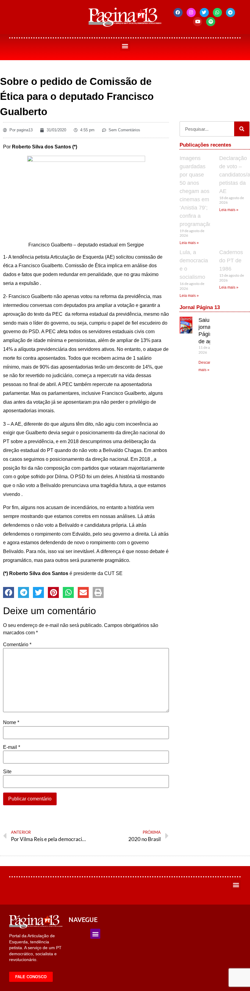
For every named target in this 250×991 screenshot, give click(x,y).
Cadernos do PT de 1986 (231, 260)
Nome (11, 722)
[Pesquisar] (241, 129)
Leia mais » (189, 243)
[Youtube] (197, 21)
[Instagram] (191, 12)
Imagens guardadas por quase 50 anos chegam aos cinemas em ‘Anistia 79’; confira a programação (196, 191)
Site (7, 771)
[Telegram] (230, 12)
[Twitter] (204, 12)
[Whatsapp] (217, 12)
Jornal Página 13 (200, 307)
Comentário (17, 644)
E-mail (11, 747)
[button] (125, 46)
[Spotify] (210, 21)
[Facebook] (178, 12)
